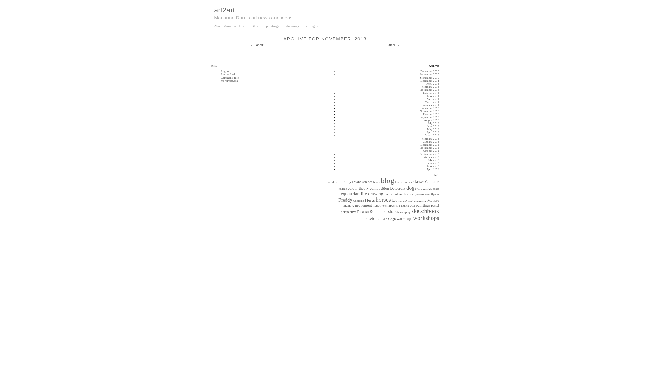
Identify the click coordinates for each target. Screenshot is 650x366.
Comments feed (230, 77)
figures (435, 194)
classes (418, 181)
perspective (348, 212)
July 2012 (433, 159)
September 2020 (429, 74)
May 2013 (433, 129)
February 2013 (430, 138)
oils (412, 205)
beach (376, 182)
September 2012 (429, 153)
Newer (259, 45)
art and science (362, 182)
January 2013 (431, 141)
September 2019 (429, 77)
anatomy (344, 181)
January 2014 (431, 104)
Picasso (363, 212)
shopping (405, 212)
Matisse (433, 200)
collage (342, 188)
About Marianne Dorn (229, 26)
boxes (398, 182)
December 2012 (429, 144)
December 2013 (429, 108)
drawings (292, 26)
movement (363, 205)
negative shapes (384, 205)
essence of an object (397, 194)
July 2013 (433, 123)
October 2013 (431, 114)
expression (418, 194)
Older (391, 45)
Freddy (345, 200)
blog (387, 180)
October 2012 (431, 150)
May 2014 (433, 95)
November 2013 (429, 111)
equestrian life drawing (362, 193)
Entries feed (228, 74)
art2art (224, 10)
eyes (427, 194)
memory (348, 205)
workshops (426, 218)
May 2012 (433, 165)
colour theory (358, 188)
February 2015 (430, 86)
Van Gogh (389, 219)
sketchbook (425, 211)
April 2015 (432, 83)
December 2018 (429, 80)
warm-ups (404, 219)
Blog (255, 26)
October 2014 (431, 92)
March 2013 (432, 135)
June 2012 (433, 162)
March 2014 (432, 101)
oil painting (402, 205)
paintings (272, 26)
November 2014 (429, 89)
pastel (435, 205)
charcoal (408, 182)
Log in (225, 71)
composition (379, 188)
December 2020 (429, 71)
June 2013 (433, 126)
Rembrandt (378, 211)
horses (383, 199)
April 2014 (432, 98)
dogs (411, 188)
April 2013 (432, 132)
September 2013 (429, 117)
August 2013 (431, 120)
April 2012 (432, 169)
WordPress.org (229, 80)
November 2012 (429, 147)
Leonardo (399, 200)
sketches (373, 218)
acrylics (332, 182)
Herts (370, 200)
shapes (393, 211)
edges (436, 188)
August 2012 (431, 156)
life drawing (417, 200)
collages (312, 26)
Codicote (432, 182)
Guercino (358, 200)
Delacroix (397, 188)
